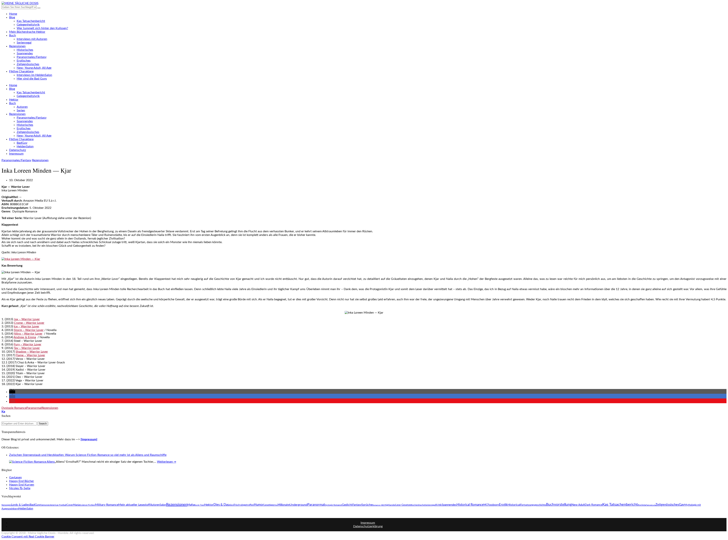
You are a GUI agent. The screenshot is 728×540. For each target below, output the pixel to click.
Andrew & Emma (25, 337)
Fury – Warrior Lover (27, 344)
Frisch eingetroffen (244, 505)
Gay (681, 504)
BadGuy (22, 142)
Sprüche (366, 504)
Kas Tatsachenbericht (31, 21)
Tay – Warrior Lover (27, 348)
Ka (3, 411)
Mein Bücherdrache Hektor (27, 31)
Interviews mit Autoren (32, 39)
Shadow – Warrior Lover (32, 351)
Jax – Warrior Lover (27, 319)
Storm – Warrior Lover (29, 330)
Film (276, 505)
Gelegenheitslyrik (28, 24)
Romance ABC (378, 505)
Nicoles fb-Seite (19, 488)
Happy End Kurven (21, 484)
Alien (231, 505)
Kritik (439, 505)
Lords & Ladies (20, 504)
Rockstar (642, 505)
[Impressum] (89, 439)
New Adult (578, 504)
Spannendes (25, 53)
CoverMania (73, 505)
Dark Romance (593, 505)
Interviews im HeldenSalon (34, 75)
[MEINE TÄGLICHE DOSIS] (20, 3)
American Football (58, 505)
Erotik (503, 504)
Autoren (22, 106)
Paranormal (34, 407)
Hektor (13, 99)
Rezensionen (17, 46)
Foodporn (493, 504)
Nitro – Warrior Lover (28, 333)
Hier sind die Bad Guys (32, 78)
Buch (12, 35)
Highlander (389, 505)
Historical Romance (470, 504)
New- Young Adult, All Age (34, 67)
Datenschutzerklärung (368, 526)
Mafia (190, 504)
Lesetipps (269, 505)
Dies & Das (221, 504)
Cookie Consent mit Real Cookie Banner (28, 536)
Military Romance (106, 504)
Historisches (25, 49)
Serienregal (24, 42)
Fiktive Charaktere (21, 71)
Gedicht (347, 504)
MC (485, 504)
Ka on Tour (199, 505)
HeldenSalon (25, 146)
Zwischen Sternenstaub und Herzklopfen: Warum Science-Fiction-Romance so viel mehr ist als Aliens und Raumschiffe (87, 454)
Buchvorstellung (559, 504)
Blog (12, 17)
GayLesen (15, 477)
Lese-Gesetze (403, 505)
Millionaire (283, 504)
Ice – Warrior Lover (26, 326)
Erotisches (24, 60)
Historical (514, 504)
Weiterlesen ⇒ (166, 461)
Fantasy (356, 505)
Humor (259, 504)
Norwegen (6, 505)
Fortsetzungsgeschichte (533, 505)
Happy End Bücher (21, 481)
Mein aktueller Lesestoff (134, 504)
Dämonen (45, 505)
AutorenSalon (158, 505)
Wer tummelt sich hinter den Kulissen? (42, 28)
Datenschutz (17, 150)
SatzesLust (650, 505)
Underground (298, 504)
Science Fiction (87, 505)
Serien (21, 110)
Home (13, 13)
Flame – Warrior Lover (30, 355)
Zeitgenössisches (28, 64)
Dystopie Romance (14, 407)
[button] (12, 391)
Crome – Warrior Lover (29, 322)
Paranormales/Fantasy (31, 57)
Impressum (16, 153)
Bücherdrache (418, 505)
